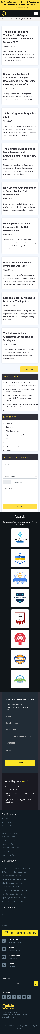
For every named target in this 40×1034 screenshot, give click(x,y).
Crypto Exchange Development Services (16, 868)
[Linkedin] (14, 997)
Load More (29, 369)
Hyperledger (10, 427)
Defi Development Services (11, 876)
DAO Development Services (11, 887)
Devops (8, 451)
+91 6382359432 (15, 967)
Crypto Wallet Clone (9, 837)
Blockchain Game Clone (10, 848)
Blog (12, 19)
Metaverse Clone (8, 826)
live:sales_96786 (15, 950)
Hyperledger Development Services (14, 898)
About (4, 911)
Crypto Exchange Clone (10, 833)
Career (4, 918)
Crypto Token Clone (9, 855)
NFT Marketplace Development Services (16, 872)
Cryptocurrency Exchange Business (18, 435)
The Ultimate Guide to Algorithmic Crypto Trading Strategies (18, 337)
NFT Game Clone (8, 822)
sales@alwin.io (14, 959)
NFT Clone (5, 819)
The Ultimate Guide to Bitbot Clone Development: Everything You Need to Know (19, 152)
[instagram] (19, 997)
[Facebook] (4, 997)
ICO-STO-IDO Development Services (15, 890)
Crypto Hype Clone (8, 844)
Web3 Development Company (12, 901)
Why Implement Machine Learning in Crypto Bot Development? (16, 227)
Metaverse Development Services (14, 879)
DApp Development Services (12, 894)
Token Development (12, 431)
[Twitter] (9, 997)
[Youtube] (24, 997)
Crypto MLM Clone (8, 840)
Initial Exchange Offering (14, 447)
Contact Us (6, 926)
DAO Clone (5, 851)
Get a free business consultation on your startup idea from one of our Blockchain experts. (20, 4)
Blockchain (9, 423)
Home (4, 19)
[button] (36, 13)
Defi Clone (5, 829)
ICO (7, 439)
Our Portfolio (6, 915)
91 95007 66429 (15, 942)
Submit (20, 763)
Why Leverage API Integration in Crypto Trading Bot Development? (19, 191)
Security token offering (14, 443)
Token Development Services (12, 883)
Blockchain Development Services (14, 865)
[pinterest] (29, 997)
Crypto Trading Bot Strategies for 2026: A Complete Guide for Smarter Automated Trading (20, 398)
